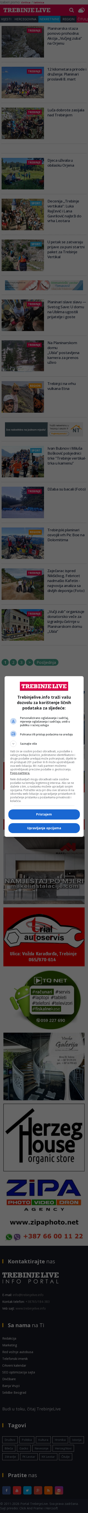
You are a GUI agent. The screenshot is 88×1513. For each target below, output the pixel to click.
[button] (44, 744)
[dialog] (44, 756)
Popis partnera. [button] (20, 773)
